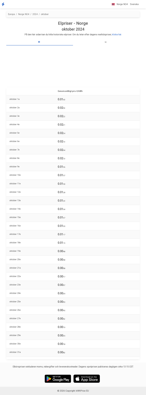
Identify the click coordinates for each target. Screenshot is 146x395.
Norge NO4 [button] (122, 4)
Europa (11, 14)
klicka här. (117, 34)
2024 (35, 14)
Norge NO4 (23, 14)
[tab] (39, 42)
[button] (142, 4)
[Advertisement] (73, 67)
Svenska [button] (134, 4)
